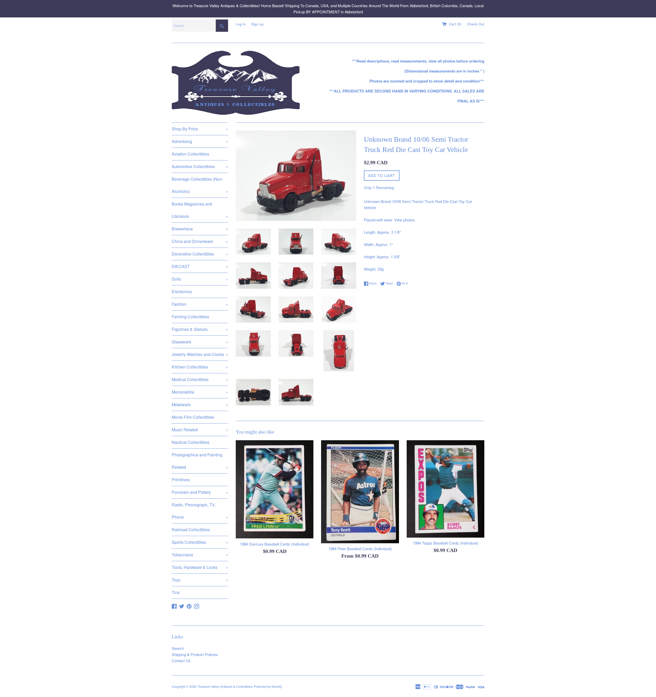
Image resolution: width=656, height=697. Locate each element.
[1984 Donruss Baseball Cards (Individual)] (274, 489)
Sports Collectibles (200, 542)
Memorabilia (200, 392)
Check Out (475, 24)
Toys (200, 580)
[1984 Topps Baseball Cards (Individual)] (445, 488)
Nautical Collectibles (190, 442)
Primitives (181, 480)
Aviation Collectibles (190, 154)
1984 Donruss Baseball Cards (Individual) (274, 544)
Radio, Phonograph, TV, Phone (200, 511)
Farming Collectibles (190, 317)
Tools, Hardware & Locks (200, 567)
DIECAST (200, 266)
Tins (176, 592)
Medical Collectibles (200, 379)
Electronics (182, 291)
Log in (241, 24)
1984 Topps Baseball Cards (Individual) (445, 543)
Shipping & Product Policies (195, 654)
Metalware (200, 404)
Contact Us (181, 660)
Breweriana (200, 229)
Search (178, 648)
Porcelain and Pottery (200, 492)
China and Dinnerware (200, 241)
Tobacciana (200, 555)
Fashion (200, 304)
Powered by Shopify (268, 686)
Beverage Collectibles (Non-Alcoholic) (200, 185)
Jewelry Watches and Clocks (200, 354)
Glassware (200, 342)
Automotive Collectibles (200, 166)
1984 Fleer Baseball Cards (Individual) (360, 548)
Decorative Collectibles (200, 254)
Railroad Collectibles (191, 529)
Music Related (200, 430)
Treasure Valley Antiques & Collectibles (225, 686)
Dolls (200, 279)
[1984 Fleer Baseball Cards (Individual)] (360, 491)
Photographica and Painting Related (200, 461)
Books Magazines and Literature (200, 210)
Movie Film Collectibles (193, 417)
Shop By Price (200, 129)
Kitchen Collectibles (200, 367)
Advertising (200, 141)
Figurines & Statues (200, 329)
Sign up (257, 24)
